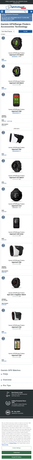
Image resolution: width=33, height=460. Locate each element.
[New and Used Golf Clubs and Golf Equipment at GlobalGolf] (17, 8)
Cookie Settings (16, 448)
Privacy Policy (13, 443)
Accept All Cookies (16, 457)
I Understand (16, 452)
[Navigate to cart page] (30, 11)
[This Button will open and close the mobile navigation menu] (2, 11)
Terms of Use (5, 444)
